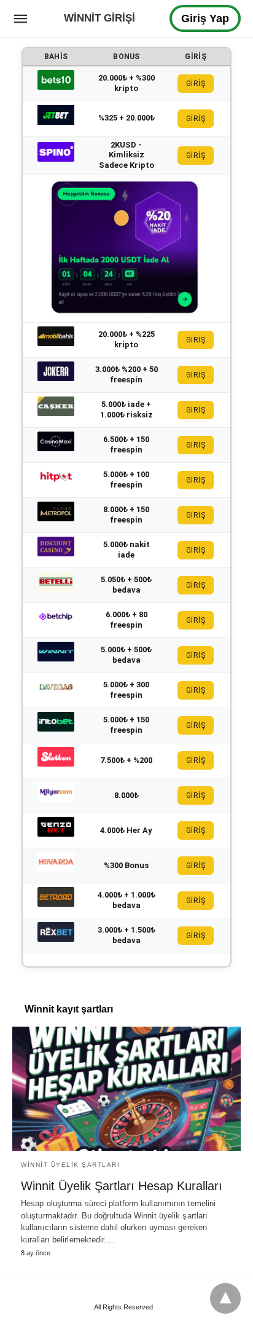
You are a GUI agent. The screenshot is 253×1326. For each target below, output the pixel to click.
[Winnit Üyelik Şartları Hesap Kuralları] (126, 1089)
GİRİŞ (196, 83)
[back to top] (225, 1298)
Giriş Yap (205, 18)
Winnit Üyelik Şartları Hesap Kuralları (121, 1186)
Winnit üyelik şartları (70, 1164)
